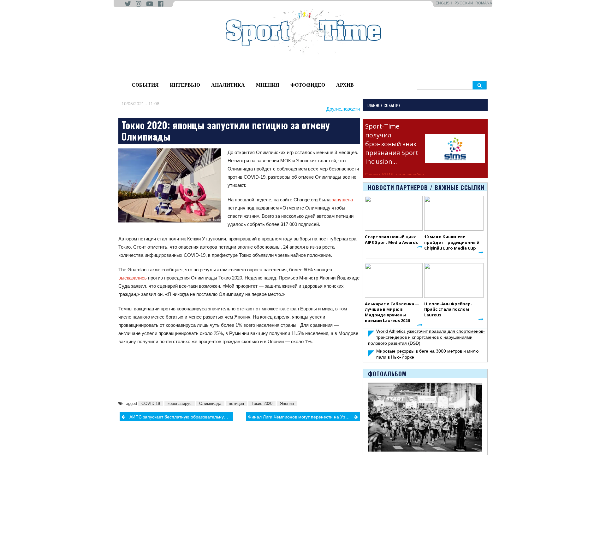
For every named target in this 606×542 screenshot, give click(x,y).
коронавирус (180, 403)
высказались (132, 277)
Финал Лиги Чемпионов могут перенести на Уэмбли (302, 416)
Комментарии (175, 525)
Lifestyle (169, 510)
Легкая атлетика (367, 490)
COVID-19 (150, 403)
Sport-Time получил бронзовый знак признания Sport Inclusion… (391, 144)
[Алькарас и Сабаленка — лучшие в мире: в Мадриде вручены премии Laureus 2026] (394, 280)
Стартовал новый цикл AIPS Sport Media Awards (391, 239)
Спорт (262, 497)
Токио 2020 (262, 403)
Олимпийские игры (370, 497)
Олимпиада (210, 403)
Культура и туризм (132, 525)
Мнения (267, 85)
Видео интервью (320, 497)
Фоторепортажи (319, 490)
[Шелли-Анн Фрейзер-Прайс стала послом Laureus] (454, 280)
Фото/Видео (307, 85)
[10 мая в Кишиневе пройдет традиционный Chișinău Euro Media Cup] (454, 213)
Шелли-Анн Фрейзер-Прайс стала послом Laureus (448, 309)
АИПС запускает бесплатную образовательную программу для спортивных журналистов (181, 416)
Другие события (130, 517)
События (145, 85)
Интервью (185, 85)
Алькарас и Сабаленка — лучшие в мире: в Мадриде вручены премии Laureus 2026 (392, 312)
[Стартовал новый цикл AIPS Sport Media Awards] (394, 213)
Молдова (170, 490)
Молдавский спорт (227, 490)
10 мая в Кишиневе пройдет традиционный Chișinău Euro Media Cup (451, 242)
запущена (342, 199)
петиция (236, 403)
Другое (168, 517)
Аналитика (228, 85)
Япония (287, 403)
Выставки (123, 510)
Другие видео (317, 504)
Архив (345, 85)
